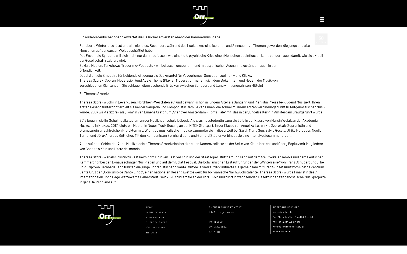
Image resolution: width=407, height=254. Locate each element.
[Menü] (322, 19)
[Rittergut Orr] (203, 15)
